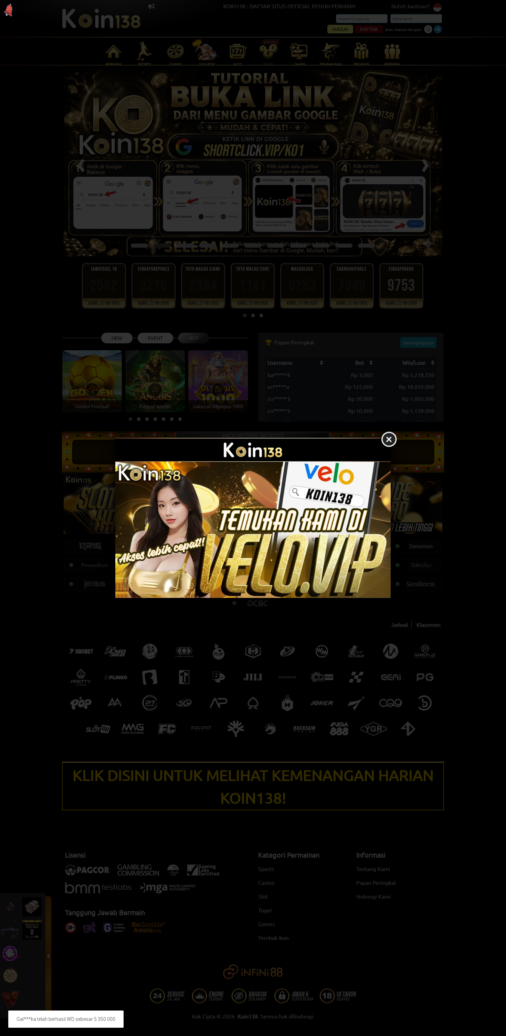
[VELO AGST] (253, 530)
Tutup (389, 439)
